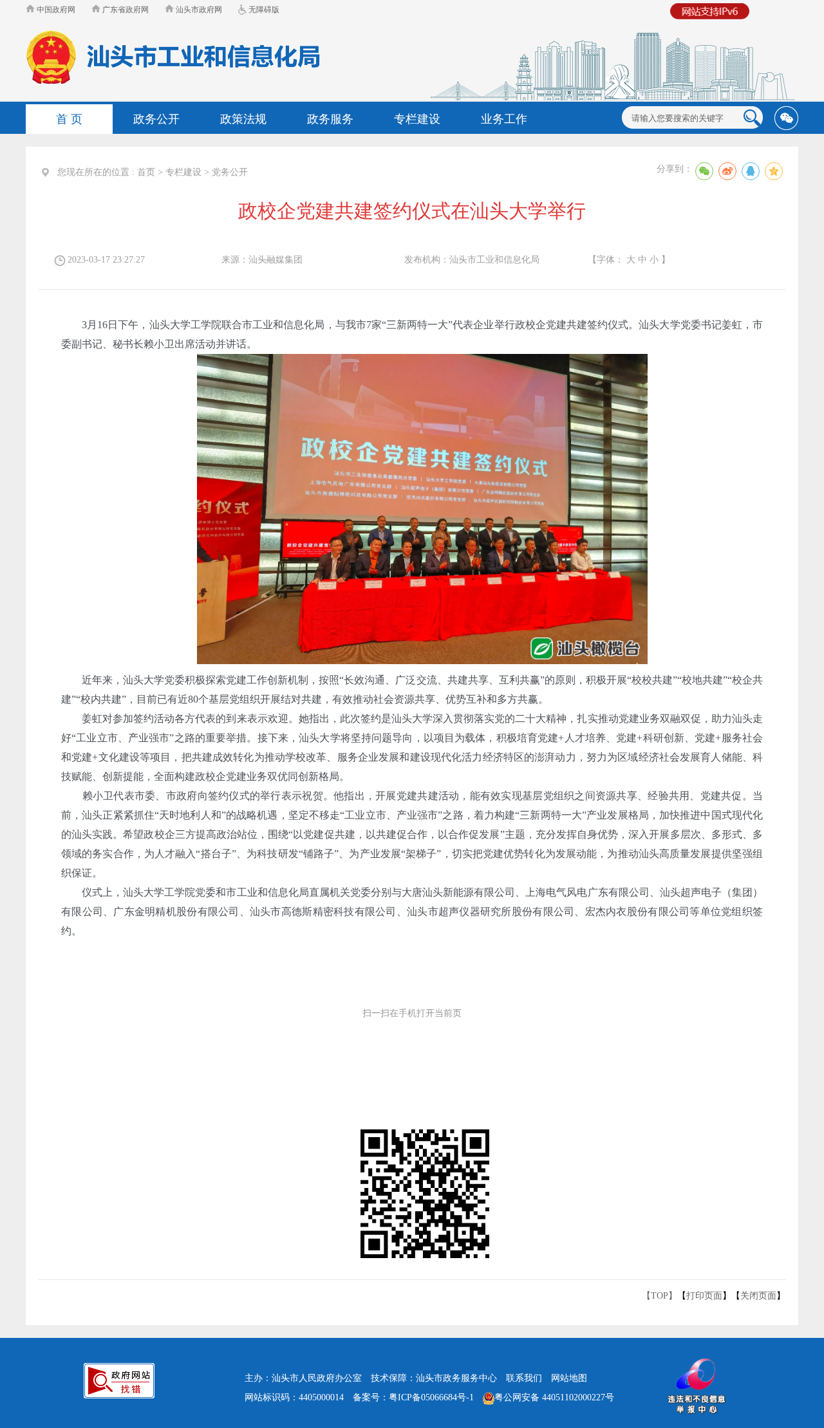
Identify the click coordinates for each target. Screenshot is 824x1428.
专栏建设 (183, 172)
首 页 (69, 119)
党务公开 (230, 172)
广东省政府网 (124, 9)
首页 (146, 172)
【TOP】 (659, 1296)
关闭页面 (758, 1296)
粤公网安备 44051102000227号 (554, 1397)
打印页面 (704, 1296)
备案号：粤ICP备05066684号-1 (413, 1397)
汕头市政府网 (198, 9)
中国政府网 (55, 9)
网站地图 (569, 1378)
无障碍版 (263, 9)
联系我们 (524, 1378)
